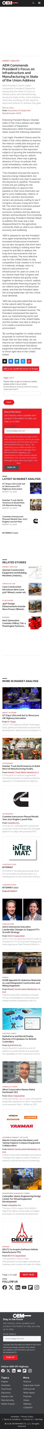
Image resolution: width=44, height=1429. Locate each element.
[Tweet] (23, 361)
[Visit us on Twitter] (11, 1287)
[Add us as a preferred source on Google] (29, 361)
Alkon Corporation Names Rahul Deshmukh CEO (18, 1090)
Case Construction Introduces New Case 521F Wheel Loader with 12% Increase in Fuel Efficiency (14, 590)
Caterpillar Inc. (14, 1205)
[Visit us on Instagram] (36, 1287)
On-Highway (7, 763)
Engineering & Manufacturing (16, 1193)
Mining (5, 977)
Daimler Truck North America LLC (23, 772)
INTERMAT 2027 (10, 533)
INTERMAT (7, 867)
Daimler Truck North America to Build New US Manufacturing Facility (13, 503)
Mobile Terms (10, 463)
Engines (6, 617)
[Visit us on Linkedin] (17, 1287)
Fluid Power (7, 600)
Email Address (11, 426)
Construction (9, 864)
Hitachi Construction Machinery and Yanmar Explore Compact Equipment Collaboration (21, 1143)
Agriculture (8, 924)
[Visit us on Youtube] (24, 1287)
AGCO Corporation (16, 936)
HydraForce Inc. (14, 1045)
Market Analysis (10, 61)
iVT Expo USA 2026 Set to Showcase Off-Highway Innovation (13, 486)
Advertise (15, 1417)
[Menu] (39, 3)
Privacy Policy (27, 463)
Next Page (28, 1275)
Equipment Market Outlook (15, 1137)
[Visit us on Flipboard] (30, 1287)
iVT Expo (11, 722)
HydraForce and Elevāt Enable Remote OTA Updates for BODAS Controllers (19, 1039)
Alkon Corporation (16, 1096)
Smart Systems (9, 712)
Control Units (9, 1033)
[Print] (4, 361)
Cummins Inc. (13, 823)
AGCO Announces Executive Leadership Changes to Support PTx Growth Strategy (20, 929)
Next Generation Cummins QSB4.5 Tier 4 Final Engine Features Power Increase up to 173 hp (14, 623)
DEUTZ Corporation (16, 1256)
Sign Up (11, 467)
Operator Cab (8, 584)
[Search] (33, 3)
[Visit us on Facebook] (4, 1287)
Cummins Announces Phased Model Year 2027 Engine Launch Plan (14, 519)
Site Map (39, 1419)
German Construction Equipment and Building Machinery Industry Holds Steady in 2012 (14, 573)
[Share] (10, 361)
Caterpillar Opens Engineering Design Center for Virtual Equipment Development (21, 1199)
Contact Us (28, 1419)
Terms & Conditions (12, 1419)
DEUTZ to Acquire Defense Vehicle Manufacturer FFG (20, 1250)
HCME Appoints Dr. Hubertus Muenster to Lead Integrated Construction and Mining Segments (21, 983)
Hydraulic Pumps (9, 1087)
